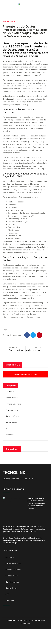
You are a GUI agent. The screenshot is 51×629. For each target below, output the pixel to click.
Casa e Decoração (13, 397)
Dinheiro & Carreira (13, 404)
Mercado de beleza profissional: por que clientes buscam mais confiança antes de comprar (36, 503)
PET (7, 428)
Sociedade (9, 435)
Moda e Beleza (11, 422)
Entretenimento (11, 410)
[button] (3, 6)
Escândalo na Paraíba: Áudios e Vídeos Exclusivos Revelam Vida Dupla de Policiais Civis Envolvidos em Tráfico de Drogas (24, 540)
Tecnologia (9, 21)
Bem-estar (9, 391)
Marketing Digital (12, 416)
